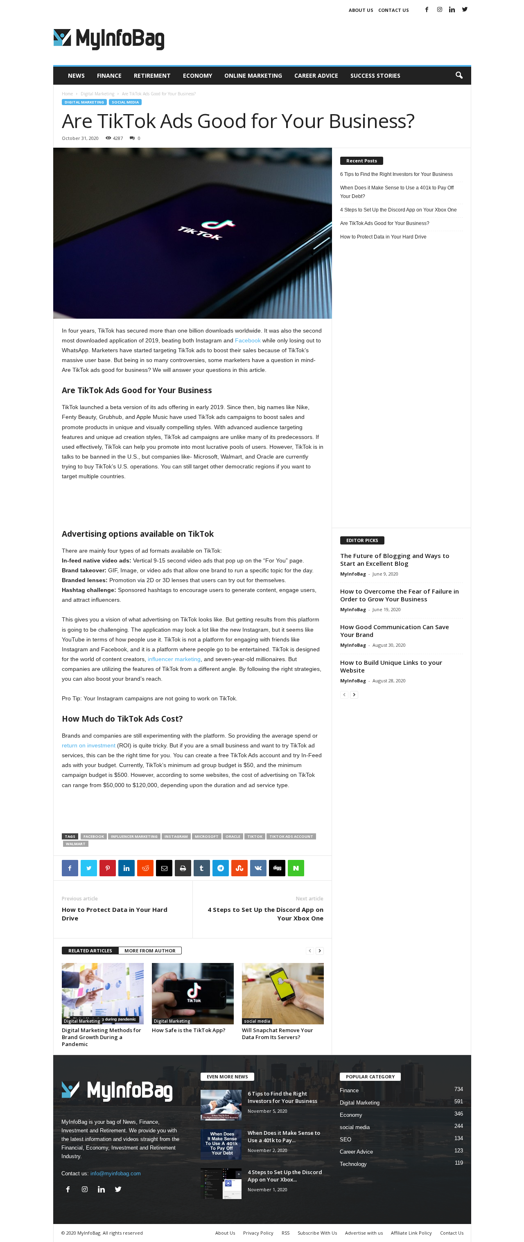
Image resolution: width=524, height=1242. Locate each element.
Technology (353, 1164)
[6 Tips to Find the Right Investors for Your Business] (221, 1105)
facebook (94, 836)
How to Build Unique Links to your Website (391, 666)
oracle (233, 836)
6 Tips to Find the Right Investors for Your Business (396, 174)
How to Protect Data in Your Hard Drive (114, 913)
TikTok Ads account (291, 836)
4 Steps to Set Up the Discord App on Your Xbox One (265, 913)
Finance (109, 75)
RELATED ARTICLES (90, 950)
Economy (197, 75)
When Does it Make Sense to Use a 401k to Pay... (284, 1136)
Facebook (247, 340)
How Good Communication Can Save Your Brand (394, 631)
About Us (361, 10)
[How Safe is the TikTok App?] (193, 993)
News (76, 75)
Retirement (152, 75)
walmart (76, 843)
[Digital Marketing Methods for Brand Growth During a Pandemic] (103, 993)
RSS (285, 1233)
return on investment (88, 745)
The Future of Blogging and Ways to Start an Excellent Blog (394, 559)
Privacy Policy (258, 1233)
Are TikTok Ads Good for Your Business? (384, 223)
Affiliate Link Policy (411, 1233)
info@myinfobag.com (115, 1173)
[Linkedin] (452, 10)
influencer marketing (174, 659)
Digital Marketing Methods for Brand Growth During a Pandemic (101, 1037)
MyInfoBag (353, 574)
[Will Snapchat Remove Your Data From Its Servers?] (283, 993)
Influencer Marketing (134, 836)
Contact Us (393, 10)
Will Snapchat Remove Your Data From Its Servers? (277, 1033)
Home (67, 94)
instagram (176, 836)
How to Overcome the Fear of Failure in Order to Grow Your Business (399, 595)
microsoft (207, 836)
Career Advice (316, 75)
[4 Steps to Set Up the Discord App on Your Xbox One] (221, 1183)
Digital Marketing (97, 94)
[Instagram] (440, 10)
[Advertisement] (322, 38)
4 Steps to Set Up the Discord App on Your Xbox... (285, 1175)
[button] (459, 76)
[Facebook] (427, 10)
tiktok (254, 836)
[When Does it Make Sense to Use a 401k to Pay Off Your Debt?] (221, 1144)
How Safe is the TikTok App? (189, 1030)
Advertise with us (364, 1233)
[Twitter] (465, 10)
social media (125, 102)
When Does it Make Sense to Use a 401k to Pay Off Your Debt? (397, 192)
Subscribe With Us (317, 1233)
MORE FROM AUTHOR (150, 950)
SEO (345, 1139)
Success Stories (375, 75)
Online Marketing (253, 75)
